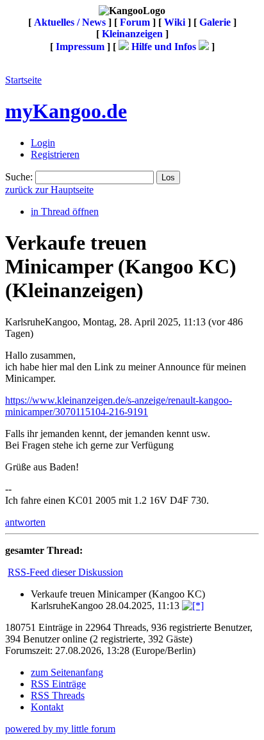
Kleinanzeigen (132, 33)
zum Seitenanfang (67, 672)
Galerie (215, 22)
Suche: (19, 176)
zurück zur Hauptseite (49, 189)
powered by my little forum (60, 728)
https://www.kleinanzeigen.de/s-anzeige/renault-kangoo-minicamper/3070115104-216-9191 (118, 406)
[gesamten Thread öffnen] (193, 605)
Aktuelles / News (70, 22)
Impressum (80, 46)
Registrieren (55, 154)
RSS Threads (58, 695)
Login (43, 142)
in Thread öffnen (65, 211)
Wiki (174, 22)
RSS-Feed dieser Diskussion (65, 572)
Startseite (23, 79)
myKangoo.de (66, 111)
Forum (135, 22)
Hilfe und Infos (164, 46)
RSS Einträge (58, 683)
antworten (25, 522)
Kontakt (47, 706)
